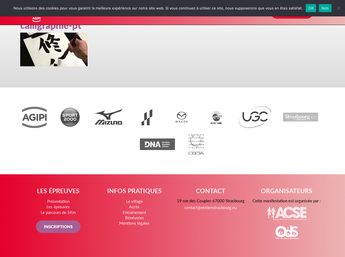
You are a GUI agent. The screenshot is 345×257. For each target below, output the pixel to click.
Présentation (58, 201)
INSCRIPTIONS (58, 226)
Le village (134, 201)
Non (325, 8)
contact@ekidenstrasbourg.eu (210, 207)
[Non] (338, 8)
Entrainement (134, 212)
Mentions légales (134, 223)
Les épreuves (58, 206)
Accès (134, 206)
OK (310, 8)
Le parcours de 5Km (58, 212)
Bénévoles (134, 217)
